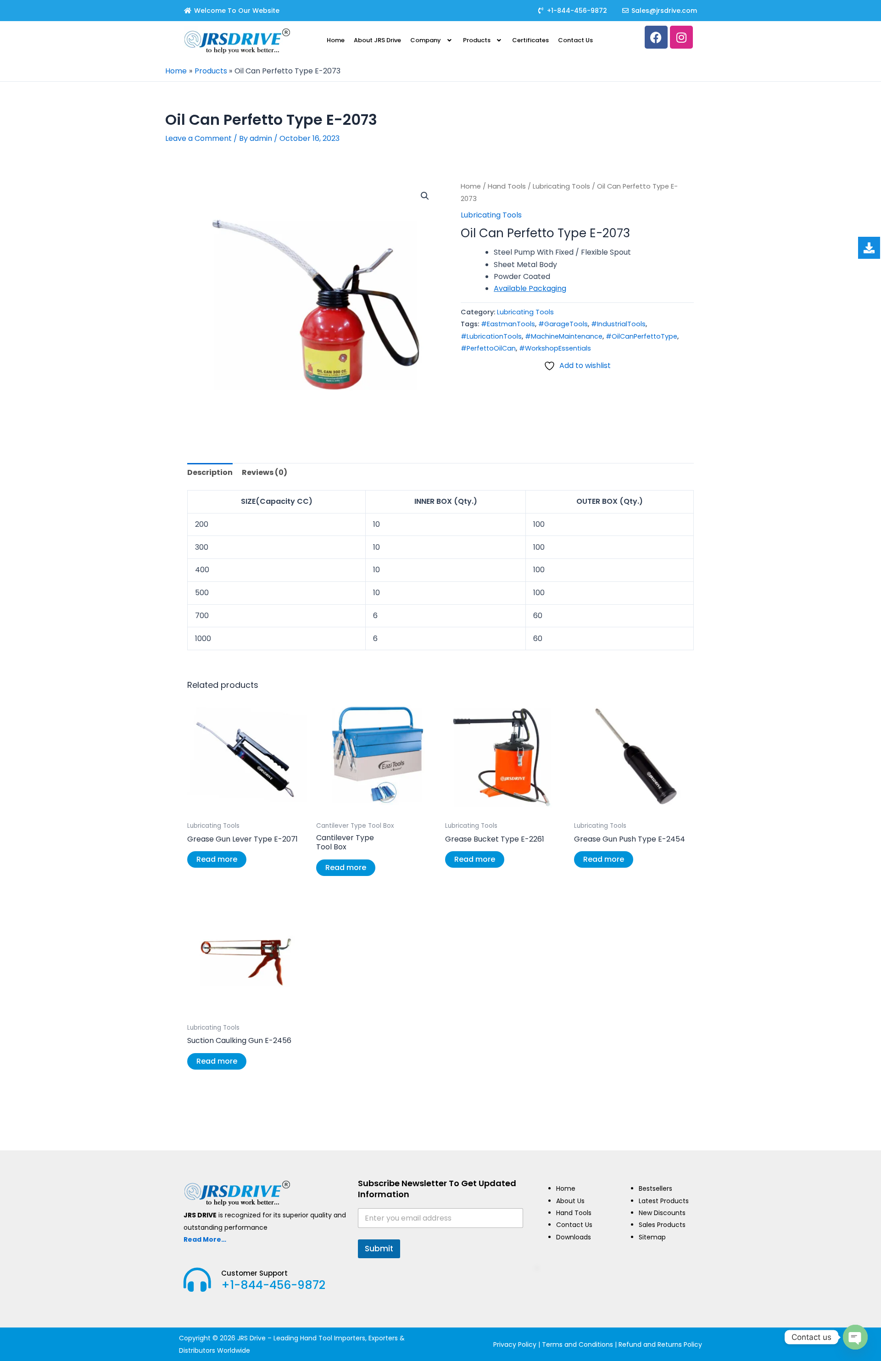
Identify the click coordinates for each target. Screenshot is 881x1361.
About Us (570, 1200)
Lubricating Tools (561, 186)
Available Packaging (530, 288)
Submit (379, 1248)
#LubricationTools (491, 336)
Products (477, 40)
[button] (432, 40)
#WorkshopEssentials (555, 348)
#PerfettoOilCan (488, 348)
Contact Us (575, 40)
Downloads (573, 1237)
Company (425, 40)
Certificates (530, 40)
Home (336, 40)
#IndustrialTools (618, 324)
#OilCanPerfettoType (641, 336)
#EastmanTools (508, 324)
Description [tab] (210, 472)
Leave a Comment (198, 138)
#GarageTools (563, 324)
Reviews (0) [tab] (264, 472)
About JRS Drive (377, 40)
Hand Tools (507, 186)
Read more (216, 859)
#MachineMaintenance (563, 336)
